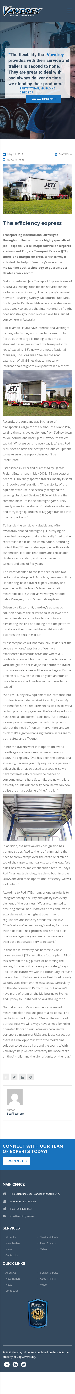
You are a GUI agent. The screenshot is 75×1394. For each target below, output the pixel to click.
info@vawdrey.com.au (22, 1216)
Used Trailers (48, 1243)
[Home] (23, 11)
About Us (10, 1237)
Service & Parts (49, 1237)
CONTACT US (15, 1161)
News (8, 1249)
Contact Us (12, 1255)
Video (43, 1249)
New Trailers (12, 1243)
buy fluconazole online (18, 670)
